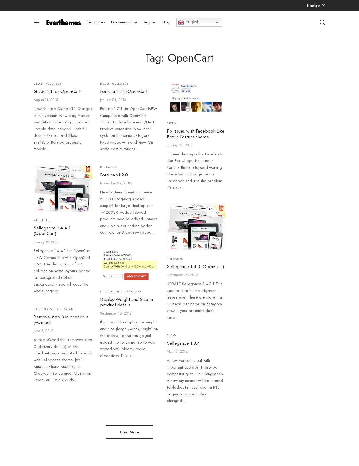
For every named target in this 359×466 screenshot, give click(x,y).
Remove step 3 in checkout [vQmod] (61, 319)
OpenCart (133, 291)
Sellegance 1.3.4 (183, 343)
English (191, 22)
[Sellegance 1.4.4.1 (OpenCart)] (63, 188)
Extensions (110, 291)
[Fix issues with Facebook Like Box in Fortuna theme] (196, 98)
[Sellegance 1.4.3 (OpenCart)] (196, 226)
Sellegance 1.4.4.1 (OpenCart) (52, 230)
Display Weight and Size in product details (126, 302)
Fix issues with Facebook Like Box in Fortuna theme (195, 134)
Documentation (124, 22)
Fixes (171, 123)
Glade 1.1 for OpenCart (57, 91)
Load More (129, 432)
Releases (53, 83)
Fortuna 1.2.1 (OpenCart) (124, 91)
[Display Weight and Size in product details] (129, 265)
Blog (166, 22)
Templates (96, 22)
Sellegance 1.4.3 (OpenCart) (195, 266)
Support (150, 22)
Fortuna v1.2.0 (114, 174)
